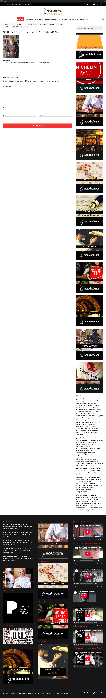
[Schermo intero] (100, 540)
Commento (7, 86)
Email (5, 115)
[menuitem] (1, 1)
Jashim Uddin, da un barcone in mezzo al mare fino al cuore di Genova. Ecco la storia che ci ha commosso (17, 527)
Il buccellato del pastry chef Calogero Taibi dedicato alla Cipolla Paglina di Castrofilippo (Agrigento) (18, 534)
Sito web (41, 115)
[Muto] (98, 540)
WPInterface (64, 693)
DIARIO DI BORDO (64, 19)
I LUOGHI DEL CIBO (50, 19)
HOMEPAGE (29, 19)
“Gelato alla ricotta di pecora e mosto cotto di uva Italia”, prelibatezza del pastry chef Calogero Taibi (17, 550)
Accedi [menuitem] (5, 1)
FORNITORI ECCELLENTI (79, 19)
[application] (88, 531)
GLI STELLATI (39, 19)
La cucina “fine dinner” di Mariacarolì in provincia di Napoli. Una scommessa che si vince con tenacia (17, 542)
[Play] (75, 540)
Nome (5, 108)
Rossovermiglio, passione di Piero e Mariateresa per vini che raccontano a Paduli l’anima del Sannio (18, 558)
